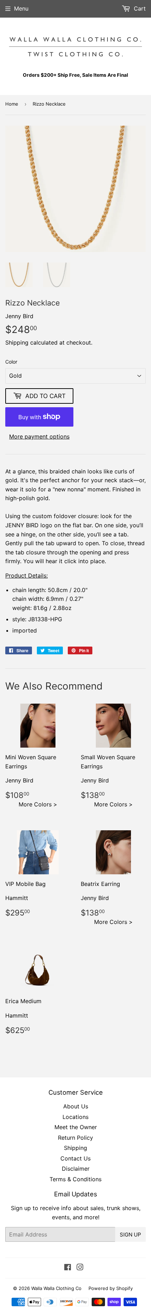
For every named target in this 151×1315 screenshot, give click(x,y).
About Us (75, 1106)
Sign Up (130, 1234)
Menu (21, 8)
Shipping (16, 342)
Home (11, 104)
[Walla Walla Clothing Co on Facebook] (67, 1267)
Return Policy (75, 1137)
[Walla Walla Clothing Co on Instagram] (80, 1267)
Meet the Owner (75, 1127)
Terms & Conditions (75, 1179)
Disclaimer (76, 1168)
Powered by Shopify (110, 1288)
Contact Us (75, 1158)
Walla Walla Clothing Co (56, 1288)
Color (11, 362)
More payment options (39, 436)
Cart (139, 8)
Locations (75, 1116)
